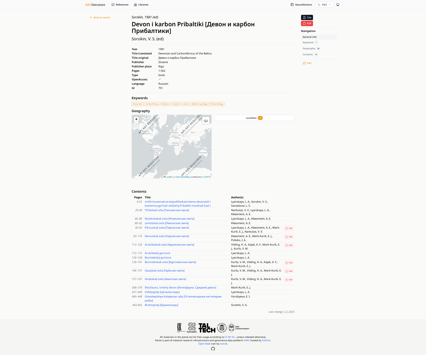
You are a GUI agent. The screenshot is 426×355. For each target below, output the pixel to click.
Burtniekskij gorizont (158, 257)
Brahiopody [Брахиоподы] (161, 305)
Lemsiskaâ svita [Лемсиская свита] (167, 223)
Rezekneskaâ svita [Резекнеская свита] (169, 218)
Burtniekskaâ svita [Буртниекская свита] (170, 262)
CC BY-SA (229, 337)
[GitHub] (213, 349)
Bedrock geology (199, 103)
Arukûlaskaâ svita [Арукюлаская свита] (169, 244)
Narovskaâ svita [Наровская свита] (167, 236)
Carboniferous (152, 103)
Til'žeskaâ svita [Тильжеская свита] (167, 210)
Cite (309, 17)
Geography (141, 111)
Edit (309, 63)
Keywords (140, 98)
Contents (139, 191)
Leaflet (169, 176)
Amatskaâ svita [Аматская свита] (165, 279)
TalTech (266, 340)
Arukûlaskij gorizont (157, 253)
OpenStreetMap (183, 176)
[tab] (254, 118)
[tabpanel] (254, 154)
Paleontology (217, 103)
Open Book (204, 343)
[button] (136, 119)
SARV (246, 340)
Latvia (185, 103)
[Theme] (338, 5)
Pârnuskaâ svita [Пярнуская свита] (167, 227)
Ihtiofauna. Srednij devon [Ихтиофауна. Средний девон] (180, 287)
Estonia (175, 103)
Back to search (102, 17)
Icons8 (223, 343)
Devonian (137, 103)
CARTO (207, 176)
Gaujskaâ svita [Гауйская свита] (165, 270)
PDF (291, 228)
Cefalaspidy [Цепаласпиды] (162, 292)
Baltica (165, 103)
